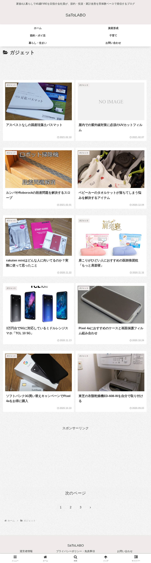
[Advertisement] (75, 67)
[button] (139, 498)
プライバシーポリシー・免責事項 (75, 551)
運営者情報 (26, 551)
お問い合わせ (125, 551)
